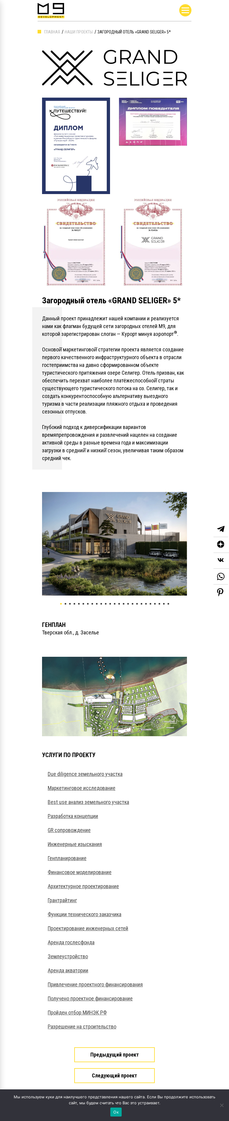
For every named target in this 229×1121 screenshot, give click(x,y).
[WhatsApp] (220, 577)
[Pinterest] (220, 592)
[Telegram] (220, 529)
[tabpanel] (114, 544)
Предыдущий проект (114, 1054)
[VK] (221, 561)
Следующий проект (114, 1075)
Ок (116, 1112)
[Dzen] (221, 545)
